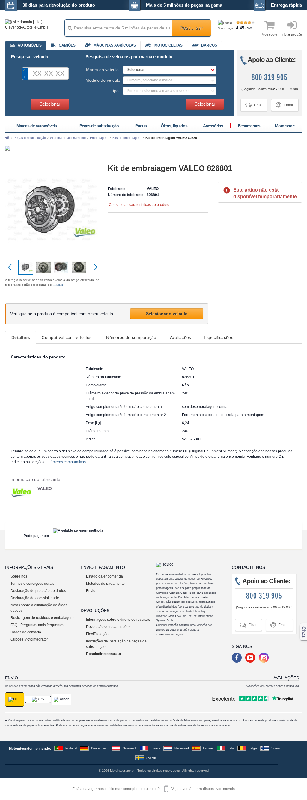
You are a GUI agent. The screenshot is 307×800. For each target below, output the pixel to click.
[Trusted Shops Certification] (226, 28)
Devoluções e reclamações (108, 627)
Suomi (275, 748)
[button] (169, 70)
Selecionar (50, 104)
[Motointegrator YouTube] (250, 658)
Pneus (141, 125)
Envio (90, 591)
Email (284, 105)
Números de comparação (131, 337)
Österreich (130, 748)
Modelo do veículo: (102, 80)
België (253, 748)
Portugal (71, 748)
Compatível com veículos (66, 337)
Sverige (151, 757)
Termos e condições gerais (32, 583)
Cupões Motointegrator (29, 639)
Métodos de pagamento (105, 583)
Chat (253, 105)
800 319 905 (270, 77)
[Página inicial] (7, 137)
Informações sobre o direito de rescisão (118, 619)
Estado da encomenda (104, 576)
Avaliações (180, 337)
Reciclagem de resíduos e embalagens (42, 618)
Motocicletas (168, 45)
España (208, 748)
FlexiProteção (97, 634)
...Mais (58, 284)
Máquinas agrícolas (115, 45)
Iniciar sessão (292, 34)
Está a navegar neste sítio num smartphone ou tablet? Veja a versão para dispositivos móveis (153, 789)
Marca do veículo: (103, 69)
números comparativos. (68, 462)
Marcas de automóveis (36, 125)
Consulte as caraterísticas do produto (139, 205)
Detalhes (20, 337)
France (155, 748)
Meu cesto (269, 34)
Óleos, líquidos (174, 125)
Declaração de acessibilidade (34, 598)
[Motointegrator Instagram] (264, 658)
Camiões (67, 45)
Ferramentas (249, 125)
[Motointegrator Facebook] (237, 658)
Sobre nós (18, 576)
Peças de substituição (99, 125)
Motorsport (285, 125)
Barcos (209, 45)
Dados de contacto (25, 632)
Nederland (181, 748)
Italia (231, 748)
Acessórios (213, 125)
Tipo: (115, 90)
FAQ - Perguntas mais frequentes (37, 625)
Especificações (218, 337)
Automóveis (30, 45)
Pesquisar (191, 28)
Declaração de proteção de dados (38, 591)
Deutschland (100, 748)
